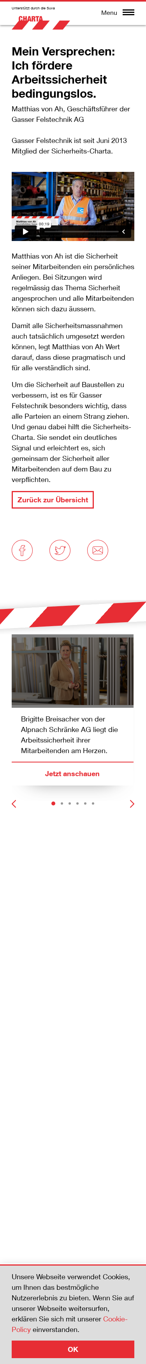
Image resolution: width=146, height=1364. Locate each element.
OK (73, 1349)
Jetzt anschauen (72, 773)
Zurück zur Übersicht (53, 499)
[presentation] (14, 801)
